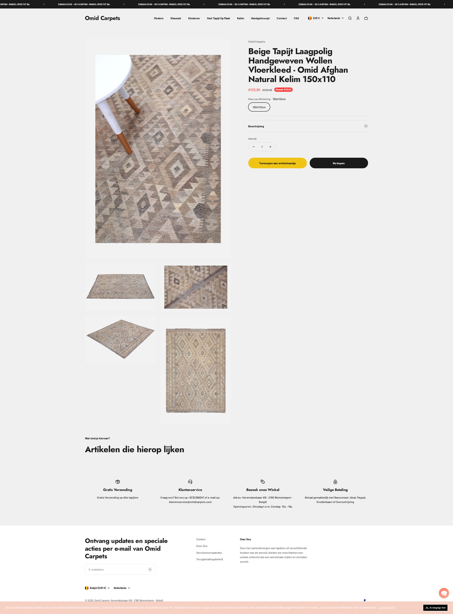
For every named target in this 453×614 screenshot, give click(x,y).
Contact (282, 18)
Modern (159, 18)
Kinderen (194, 18)
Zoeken (201, 539)
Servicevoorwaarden (209, 552)
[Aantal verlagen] (253, 146)
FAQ (296, 18)
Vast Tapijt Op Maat (218, 18)
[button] (444, 593)
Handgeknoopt (260, 18)
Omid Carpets (256, 41)
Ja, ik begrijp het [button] (435, 607)
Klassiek (176, 18)
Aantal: (252, 138)
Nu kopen (339, 163)
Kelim (240, 18)
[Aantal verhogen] (270, 146)
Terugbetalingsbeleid (209, 559)
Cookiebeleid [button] (386, 607)
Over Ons (201, 546)
